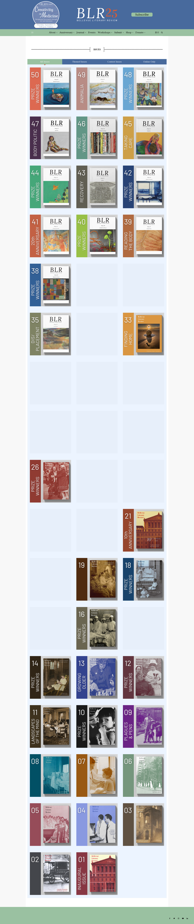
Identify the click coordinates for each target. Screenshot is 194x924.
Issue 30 (143, 383)
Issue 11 (50, 726)
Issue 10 (96, 726)
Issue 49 (96, 88)
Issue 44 (50, 186)
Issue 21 (143, 530)
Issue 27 (143, 432)
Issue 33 (143, 334)
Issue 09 (143, 726)
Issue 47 (50, 137)
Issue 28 (96, 432)
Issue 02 (50, 873)
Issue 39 (143, 235)
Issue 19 (96, 579)
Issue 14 (50, 677)
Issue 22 (96, 530)
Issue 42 (143, 186)
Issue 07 (96, 775)
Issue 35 (50, 334)
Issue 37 (96, 285)
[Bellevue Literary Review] (97, 15)
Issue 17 (50, 628)
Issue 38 (50, 285)
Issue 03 (143, 824)
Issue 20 (50, 579)
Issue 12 (143, 677)
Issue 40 (96, 235)
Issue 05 (50, 824)
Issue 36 (143, 285)
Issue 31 (96, 383)
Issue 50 (50, 88)
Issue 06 (143, 775)
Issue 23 (50, 530)
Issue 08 (50, 775)
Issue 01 (96, 873)
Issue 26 (50, 481)
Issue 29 (50, 432)
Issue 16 (96, 628)
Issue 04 (96, 824)
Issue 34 (96, 334)
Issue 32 (50, 383)
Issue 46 (96, 137)
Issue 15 (143, 628)
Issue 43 (96, 186)
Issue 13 (96, 677)
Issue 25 (96, 481)
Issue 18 (143, 579)
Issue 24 (143, 481)
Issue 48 (143, 88)
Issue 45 (143, 137)
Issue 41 (50, 235)
